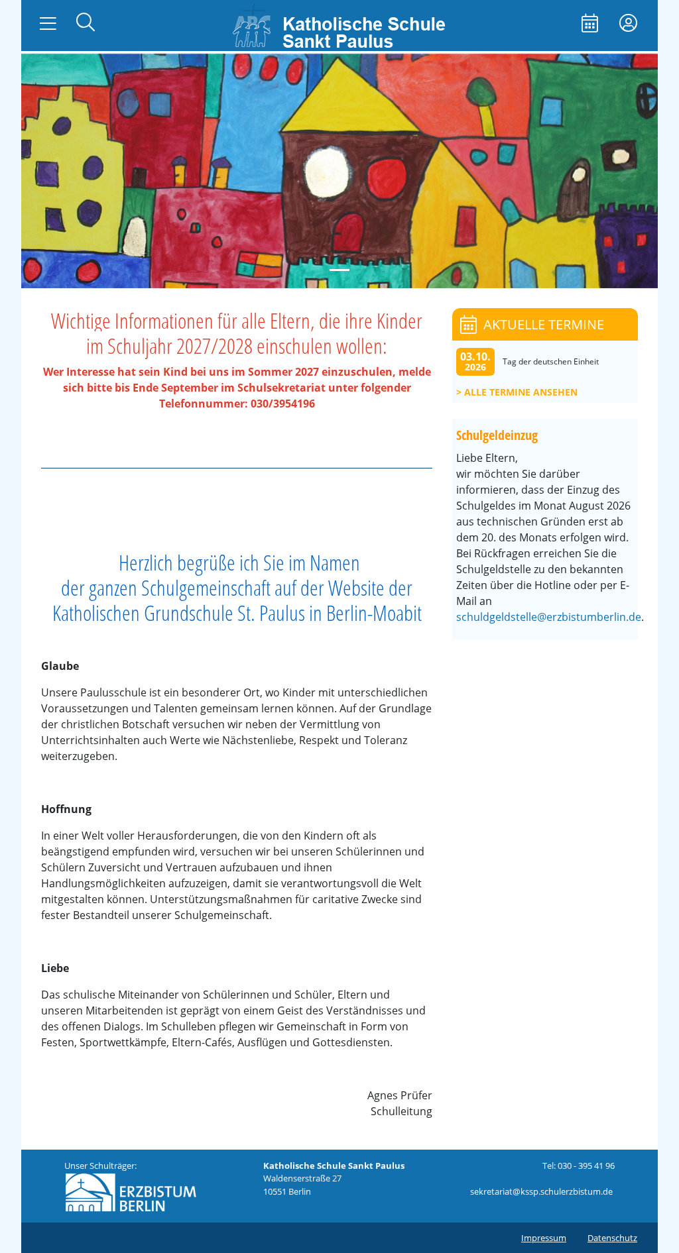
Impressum (543, 1238)
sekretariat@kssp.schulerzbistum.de (541, 1191)
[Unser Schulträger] (130, 1191)
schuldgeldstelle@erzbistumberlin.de (548, 617)
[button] (53, 170)
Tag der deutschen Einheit (551, 361)
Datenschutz (612, 1238)
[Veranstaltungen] (590, 24)
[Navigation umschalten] (48, 23)
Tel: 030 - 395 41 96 (578, 1165)
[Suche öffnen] (85, 23)
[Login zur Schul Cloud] (628, 24)
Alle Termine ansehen (521, 392)
